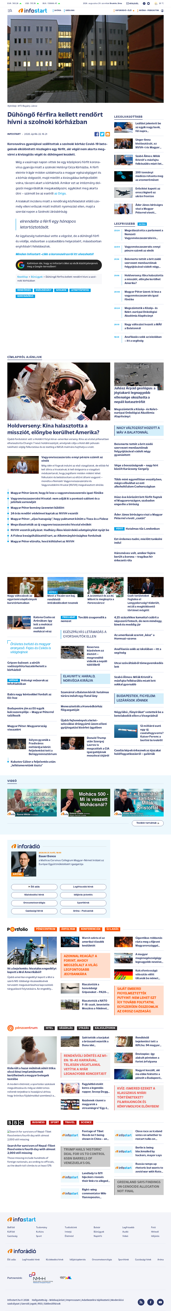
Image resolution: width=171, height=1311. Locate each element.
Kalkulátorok (105, 1028)
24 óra (57, 11)
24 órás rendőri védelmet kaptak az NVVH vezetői (44, 513)
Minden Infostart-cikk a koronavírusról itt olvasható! (55, 254)
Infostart (14, 134)
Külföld (11, 1232)
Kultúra (40, 1232)
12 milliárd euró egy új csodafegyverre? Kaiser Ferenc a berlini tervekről (151, 733)
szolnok (61, 290)
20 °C (160, 3)
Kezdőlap (22, 277)
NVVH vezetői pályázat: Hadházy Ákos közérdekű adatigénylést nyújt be (60, 530)
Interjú (68, 1232)
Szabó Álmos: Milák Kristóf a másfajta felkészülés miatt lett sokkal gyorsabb (135, 681)
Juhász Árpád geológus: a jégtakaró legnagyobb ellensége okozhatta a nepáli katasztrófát (134, 395)
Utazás (84, 1028)
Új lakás (113, 929)
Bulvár (97, 1227)
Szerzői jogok (28, 1304)
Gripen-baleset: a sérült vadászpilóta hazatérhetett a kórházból (26, 667)
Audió (125, 1232)
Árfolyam (68, 929)
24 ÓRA (142, 224)
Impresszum (73, 1300)
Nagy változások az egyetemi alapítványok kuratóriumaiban (22, 599)
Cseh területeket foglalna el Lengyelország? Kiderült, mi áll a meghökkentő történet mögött (144, 603)
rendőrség (24, 290)
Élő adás (35, 887)
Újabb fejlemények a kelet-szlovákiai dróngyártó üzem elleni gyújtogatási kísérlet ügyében (84, 724)
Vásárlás (66, 1028)
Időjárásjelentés (78, 1259)
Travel (70, 1122)
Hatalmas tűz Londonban (143, 529)
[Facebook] (150, 1302)
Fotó (153, 1227)
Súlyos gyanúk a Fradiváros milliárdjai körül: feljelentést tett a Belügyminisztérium (43, 747)
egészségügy (43, 290)
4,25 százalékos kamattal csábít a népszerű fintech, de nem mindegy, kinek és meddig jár (138, 621)
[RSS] (141, 1302)
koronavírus (25, 296)
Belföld (11, 1227)
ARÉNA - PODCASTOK (149, 11)
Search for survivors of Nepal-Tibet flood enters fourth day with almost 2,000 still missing (31, 1149)
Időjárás (155, 1236)
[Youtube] (160, 1302)
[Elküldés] (107, 134)
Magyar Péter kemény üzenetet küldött (37, 508)
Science (86, 1122)
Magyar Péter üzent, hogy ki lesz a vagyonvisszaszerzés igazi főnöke (57, 493)
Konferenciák (91, 929)
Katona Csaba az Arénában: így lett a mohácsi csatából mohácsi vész (44, 624)
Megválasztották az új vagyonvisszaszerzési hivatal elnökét (51, 524)
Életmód (69, 1236)
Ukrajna (69, 11)
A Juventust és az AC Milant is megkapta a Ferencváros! (101, 599)
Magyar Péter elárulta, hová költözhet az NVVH (42, 541)
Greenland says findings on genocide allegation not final (139, 1187)
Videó (125, 1236)
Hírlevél (155, 1232)
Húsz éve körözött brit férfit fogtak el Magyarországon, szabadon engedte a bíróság (138, 501)
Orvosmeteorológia (102, 1259)
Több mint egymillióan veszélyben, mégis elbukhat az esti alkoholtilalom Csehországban (138, 483)
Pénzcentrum (45, 929)
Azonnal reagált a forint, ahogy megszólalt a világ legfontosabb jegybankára (81, 965)
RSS (40, 1304)
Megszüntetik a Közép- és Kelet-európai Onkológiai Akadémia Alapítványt (136, 413)
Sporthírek (123, 1259)
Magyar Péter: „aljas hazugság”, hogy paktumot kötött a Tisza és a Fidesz (59, 519)
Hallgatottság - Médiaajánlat (48, 1300)
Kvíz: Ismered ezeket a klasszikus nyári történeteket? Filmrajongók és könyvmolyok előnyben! (138, 1097)
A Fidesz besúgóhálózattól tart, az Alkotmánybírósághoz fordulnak (56, 536)
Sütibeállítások (52, 1304)
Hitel (49, 1028)
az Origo (60, 193)
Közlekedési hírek (54, 1259)
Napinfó (98, 1236)
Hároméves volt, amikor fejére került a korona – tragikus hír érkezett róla (135, 557)
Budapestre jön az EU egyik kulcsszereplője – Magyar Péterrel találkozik (30, 712)
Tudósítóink (71, 1227)
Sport (55, 1122)
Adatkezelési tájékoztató (95, 1300)
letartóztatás (80, 290)
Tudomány (41, 1227)
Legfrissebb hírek (31, 1259)
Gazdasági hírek (143, 1259)
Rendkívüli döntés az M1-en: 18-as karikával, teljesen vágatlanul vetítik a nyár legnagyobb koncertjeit (86, 1065)
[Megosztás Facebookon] (96, 134)
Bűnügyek (37, 277)
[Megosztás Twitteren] (102, 134)
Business (38, 1122)
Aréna (160, 1259)
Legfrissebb (128, 1227)
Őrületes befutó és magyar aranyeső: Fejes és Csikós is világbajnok (30, 648)
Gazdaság (12, 1236)
